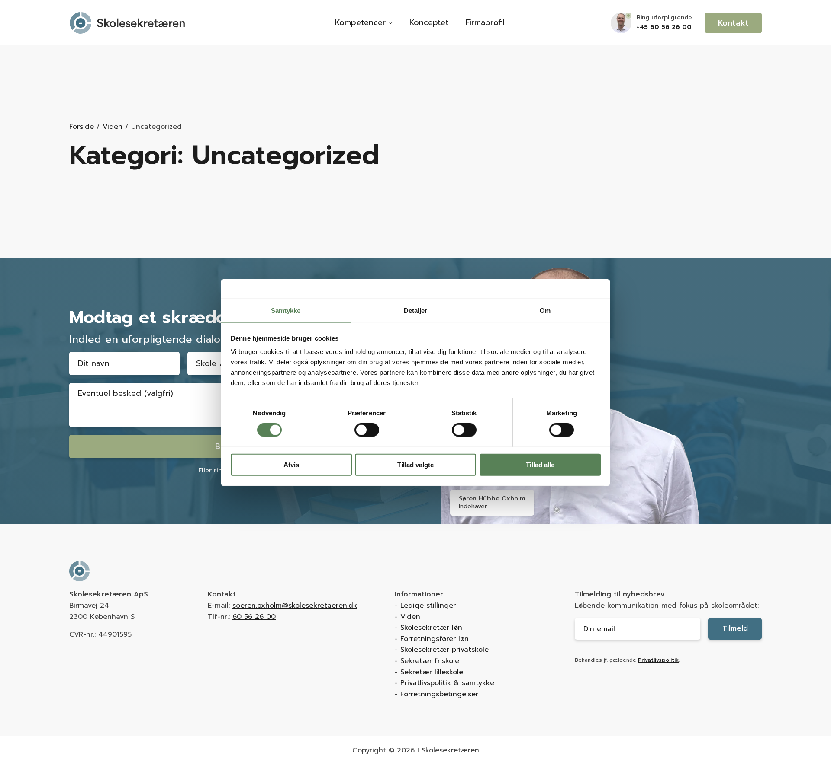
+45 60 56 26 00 (664, 27)
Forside (81, 126)
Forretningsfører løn (434, 639)
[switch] (366, 430)
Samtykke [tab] (286, 310)
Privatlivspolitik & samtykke (447, 683)
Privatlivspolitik (658, 660)
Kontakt (733, 23)
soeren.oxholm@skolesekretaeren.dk (294, 605)
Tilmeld (735, 628)
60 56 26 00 (254, 617)
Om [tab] (545, 310)
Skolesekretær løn (431, 627)
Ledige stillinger (428, 605)
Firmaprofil (485, 22)
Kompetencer (360, 22)
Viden (112, 126)
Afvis (291, 465)
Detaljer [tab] (416, 310)
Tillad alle (540, 465)
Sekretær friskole (429, 661)
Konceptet (428, 22)
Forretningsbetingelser (439, 694)
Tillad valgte (415, 465)
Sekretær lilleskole (431, 672)
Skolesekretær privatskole (444, 649)
